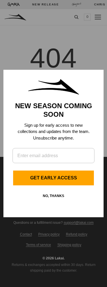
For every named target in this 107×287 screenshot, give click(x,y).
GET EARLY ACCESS (53, 177)
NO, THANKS (53, 196)
